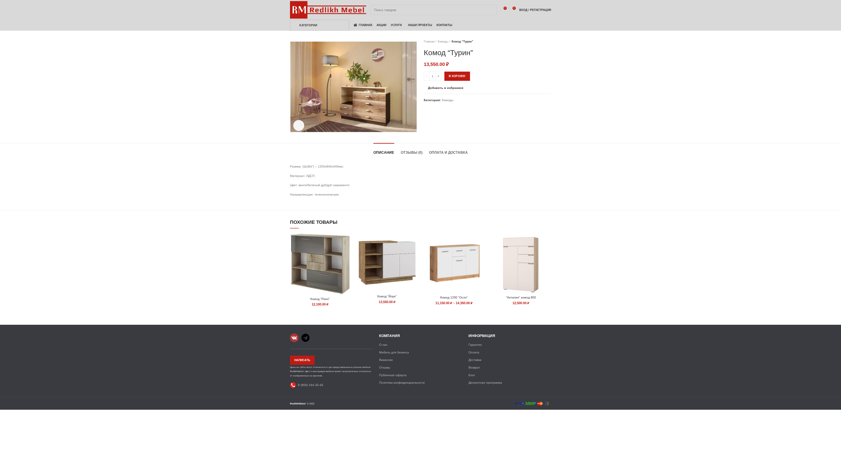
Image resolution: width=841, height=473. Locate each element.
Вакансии (386, 360)
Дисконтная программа (485, 382)
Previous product (540, 41)
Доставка (474, 360)
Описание (383, 152)
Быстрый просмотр (347, 240)
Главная (429, 41)
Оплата (473, 352)
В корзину (457, 76)
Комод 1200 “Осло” (454, 297)
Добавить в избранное (445, 87)
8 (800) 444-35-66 (310, 385)
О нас (383, 344)
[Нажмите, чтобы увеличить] (298, 125)
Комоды (443, 41)
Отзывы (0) (411, 152)
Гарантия (475, 344)
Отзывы (384, 367)
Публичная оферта (392, 375)
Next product (549, 41)
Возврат (474, 367)
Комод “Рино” (320, 299)
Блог (471, 375)
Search (491, 10)
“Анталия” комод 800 (521, 297)
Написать (302, 360)
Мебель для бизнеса (394, 352)
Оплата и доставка (448, 152)
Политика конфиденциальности (402, 382)
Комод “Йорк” (387, 296)
